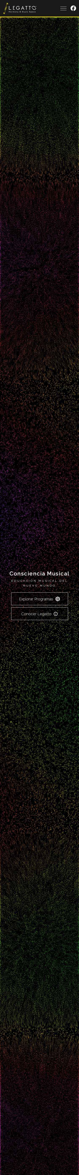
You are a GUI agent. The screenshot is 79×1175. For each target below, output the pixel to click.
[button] (73, 8)
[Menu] (63, 8)
